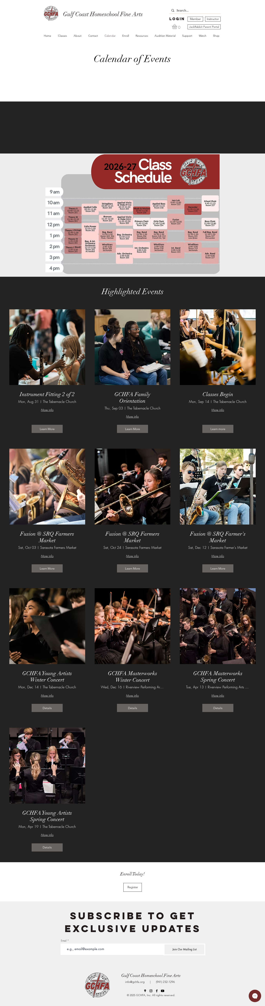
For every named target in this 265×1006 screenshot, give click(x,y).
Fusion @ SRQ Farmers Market (47, 537)
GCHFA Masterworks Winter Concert (132, 676)
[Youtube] (163, 991)
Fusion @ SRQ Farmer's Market (218, 537)
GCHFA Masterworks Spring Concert (217, 676)
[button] (177, 26)
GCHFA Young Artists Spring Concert (47, 816)
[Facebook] (157, 991)
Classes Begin (218, 394)
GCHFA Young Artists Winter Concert (47, 676)
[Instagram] (151, 991)
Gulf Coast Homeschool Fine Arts (151, 975)
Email (64, 940)
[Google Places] (145, 991)
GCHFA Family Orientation (132, 397)
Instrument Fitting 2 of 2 (47, 394)
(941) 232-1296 (164, 982)
